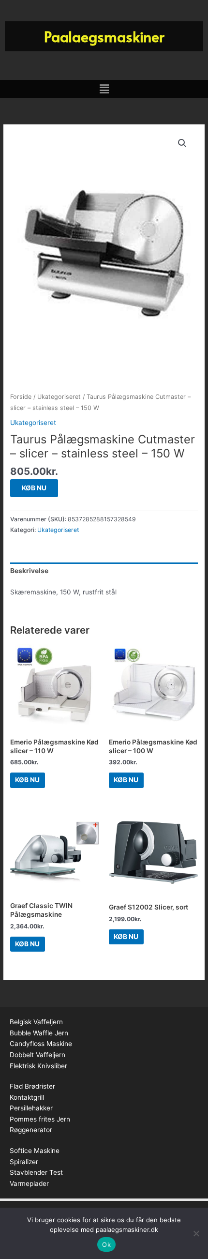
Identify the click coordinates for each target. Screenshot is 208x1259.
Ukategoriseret (59, 396)
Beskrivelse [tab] (29, 571)
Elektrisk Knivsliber (38, 1066)
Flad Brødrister (32, 1086)
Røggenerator (31, 1130)
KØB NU (34, 488)
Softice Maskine (34, 1150)
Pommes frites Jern (40, 1119)
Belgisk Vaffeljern (36, 1022)
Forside (20, 396)
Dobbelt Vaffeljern (37, 1055)
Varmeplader (29, 1183)
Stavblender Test (36, 1172)
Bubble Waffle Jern (39, 1033)
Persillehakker (31, 1108)
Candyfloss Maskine (41, 1043)
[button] (104, 89)
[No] (196, 1233)
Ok (106, 1244)
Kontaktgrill (27, 1097)
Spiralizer (24, 1162)
